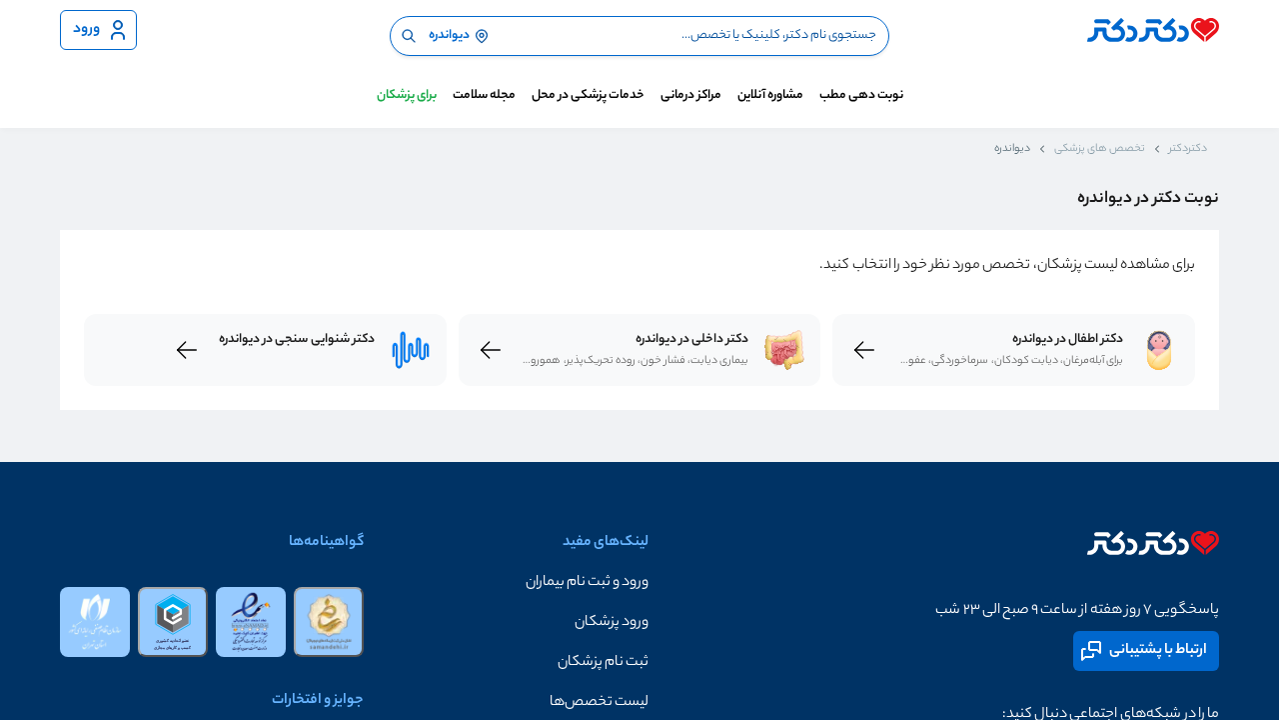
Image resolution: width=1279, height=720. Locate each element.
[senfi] (173, 622)
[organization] (95, 622)
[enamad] (251, 622)
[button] (506, 583)
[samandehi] (329, 622)
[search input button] (409, 36)
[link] (1159, 350)
